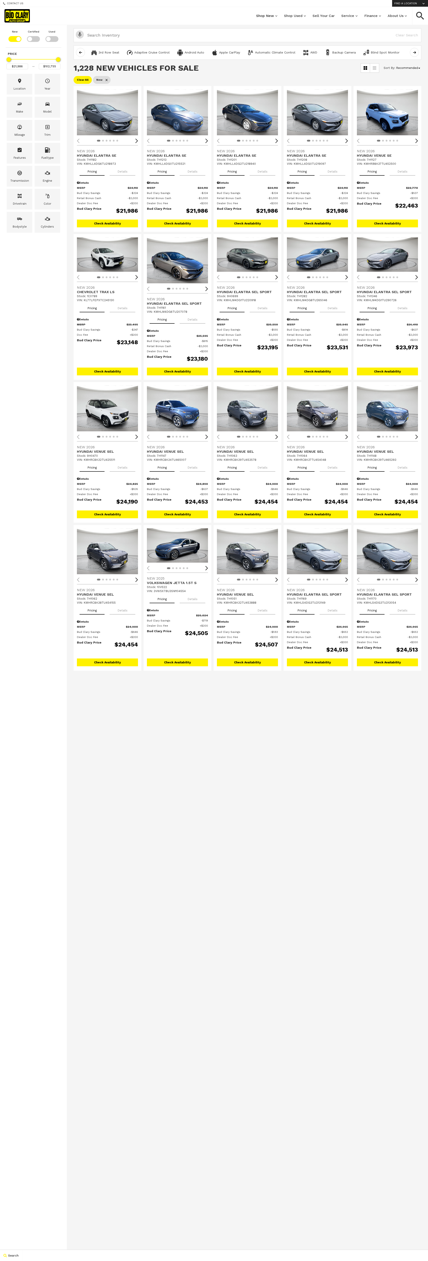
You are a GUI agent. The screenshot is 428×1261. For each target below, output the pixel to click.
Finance (371, 16)
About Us (395, 16)
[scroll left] (80, 52)
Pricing (92, 171)
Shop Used (293, 16)
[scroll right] (414, 52)
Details (122, 171)
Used (52, 31)
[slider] (8, 59)
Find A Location (405, 3)
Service (347, 16)
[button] (420, 16)
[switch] (15, 35)
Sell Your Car (324, 16)
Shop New (265, 16)
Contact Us (15, 3)
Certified (33, 31)
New (15, 31)
